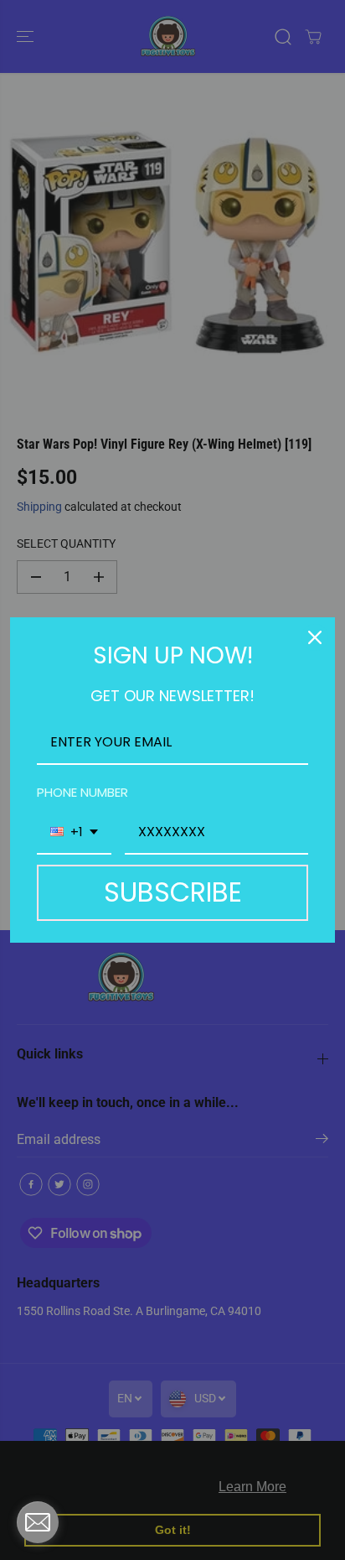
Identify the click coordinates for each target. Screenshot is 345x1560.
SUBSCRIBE (173, 892)
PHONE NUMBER (82, 792)
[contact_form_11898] (38, 1522)
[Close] (315, 637)
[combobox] (74, 832)
